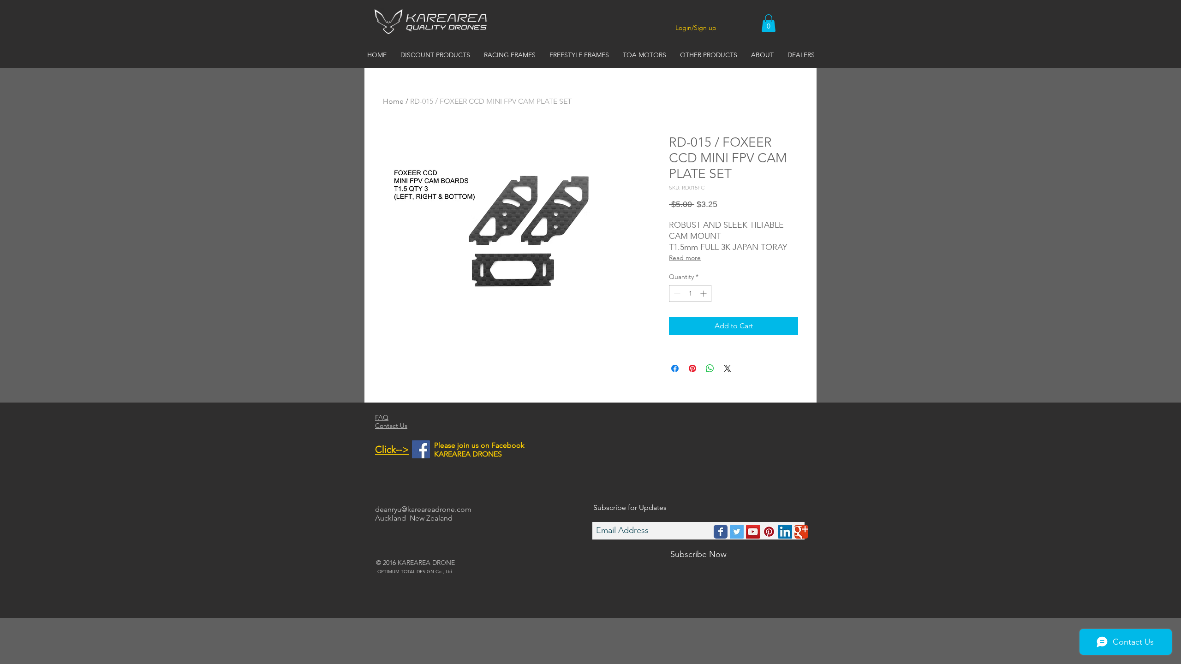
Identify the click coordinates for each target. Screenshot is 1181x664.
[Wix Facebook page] (721, 532)
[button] (768, 23)
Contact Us (391, 425)
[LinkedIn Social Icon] (785, 532)
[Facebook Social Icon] (421, 449)
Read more (685, 258)
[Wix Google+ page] (801, 532)
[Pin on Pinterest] (692, 368)
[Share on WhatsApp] (710, 368)
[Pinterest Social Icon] (769, 532)
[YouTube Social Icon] (753, 532)
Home (393, 101)
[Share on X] (727, 368)
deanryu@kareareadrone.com (423, 509)
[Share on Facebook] (674, 368)
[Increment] (704, 293)
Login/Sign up (695, 28)
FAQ (381, 417)
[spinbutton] (690, 293)
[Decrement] (676, 293)
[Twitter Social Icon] (737, 532)
